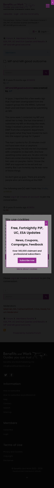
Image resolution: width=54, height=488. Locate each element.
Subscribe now (27, 260)
